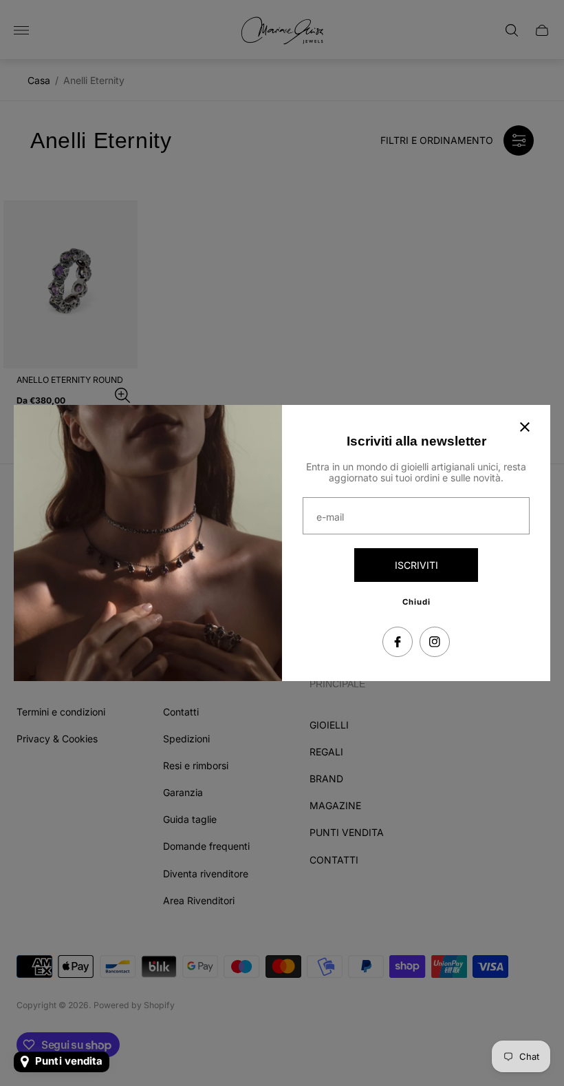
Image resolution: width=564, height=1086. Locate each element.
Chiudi (416, 602)
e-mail (330, 517)
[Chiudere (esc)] (525, 427)
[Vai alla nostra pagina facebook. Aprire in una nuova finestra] (397, 642)
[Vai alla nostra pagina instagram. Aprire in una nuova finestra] (435, 642)
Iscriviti (416, 565)
